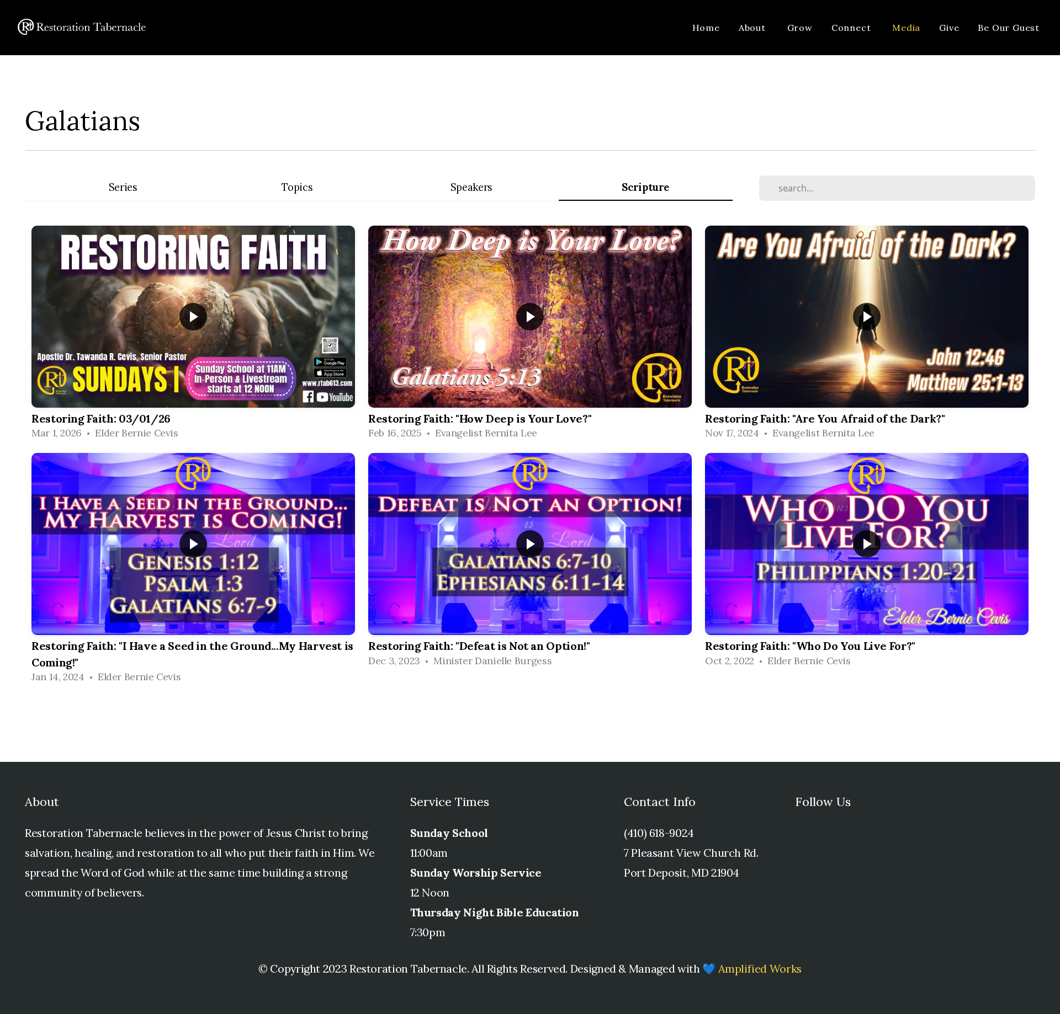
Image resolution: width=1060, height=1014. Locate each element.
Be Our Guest (1009, 27)
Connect (852, 27)
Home (706, 27)
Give (949, 27)
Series (123, 187)
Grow (800, 27)
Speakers (471, 187)
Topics (297, 187)
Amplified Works (760, 968)
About (753, 27)
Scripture (645, 187)
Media (906, 27)
